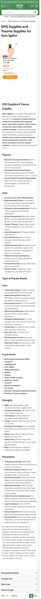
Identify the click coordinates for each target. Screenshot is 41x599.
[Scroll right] (37, 16)
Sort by (14, 596)
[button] (35, 12)
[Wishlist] (32, 6)
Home (3, 21)
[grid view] (31, 596)
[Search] (4, 12)
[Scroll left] (2, 16)
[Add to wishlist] (16, 43)
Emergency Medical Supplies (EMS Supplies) (22, 16)
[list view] (35, 596)
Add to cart (10, 77)
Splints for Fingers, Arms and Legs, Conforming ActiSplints (10, 61)
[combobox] (22, 12)
